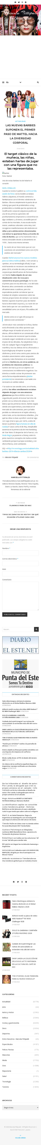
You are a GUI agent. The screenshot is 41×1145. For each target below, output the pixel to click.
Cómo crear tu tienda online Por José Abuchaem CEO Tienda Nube (20, 825)
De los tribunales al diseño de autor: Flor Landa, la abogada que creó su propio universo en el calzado (18, 792)
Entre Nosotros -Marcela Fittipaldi (15, 1039)
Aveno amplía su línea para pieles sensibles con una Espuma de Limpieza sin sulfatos (20, 751)
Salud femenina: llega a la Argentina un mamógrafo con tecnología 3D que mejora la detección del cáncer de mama (19, 817)
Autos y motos (8, 1012)
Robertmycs (8, 838)
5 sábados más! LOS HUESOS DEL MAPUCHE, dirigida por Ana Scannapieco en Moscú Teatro (20, 852)
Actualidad (20, 121)
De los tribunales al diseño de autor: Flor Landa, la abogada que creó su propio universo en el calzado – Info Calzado (19, 787)
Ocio (4, 1065)
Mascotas (6, 1055)
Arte (4, 1007)
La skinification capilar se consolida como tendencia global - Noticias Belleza (19, 807)
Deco (4, 1028)
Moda (4, 1060)
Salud (4, 1076)
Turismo (5, 1087)
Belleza (5, 1017)
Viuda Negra (7, 435)
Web (4, 569)
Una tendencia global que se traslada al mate (19, 861)
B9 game (6, 844)
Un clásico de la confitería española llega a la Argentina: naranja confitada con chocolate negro (19, 766)
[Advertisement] (20, 57)
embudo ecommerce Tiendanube (18, 858)
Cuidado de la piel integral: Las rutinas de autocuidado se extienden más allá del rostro (19, 722)
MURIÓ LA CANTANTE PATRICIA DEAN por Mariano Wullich (17, 799)
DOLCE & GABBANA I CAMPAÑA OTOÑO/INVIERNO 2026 (13, 716)
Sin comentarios (33, 457)
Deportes (6, 1033)
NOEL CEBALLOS (9, 188)
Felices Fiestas (8, 1049)
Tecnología (6, 1081)
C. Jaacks (27, 1130)
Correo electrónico (10, 559)
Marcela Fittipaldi (11, 457)
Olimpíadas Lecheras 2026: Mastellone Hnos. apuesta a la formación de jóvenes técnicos (19, 832)
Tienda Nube (8, 824)
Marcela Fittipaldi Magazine (20, 15)
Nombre (6, 548)
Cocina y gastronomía (10, 1023)
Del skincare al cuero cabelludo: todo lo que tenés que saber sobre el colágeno (20, 810)
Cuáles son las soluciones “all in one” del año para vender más (20, 839)
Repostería (6, 1071)
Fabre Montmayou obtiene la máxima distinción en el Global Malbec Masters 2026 (18, 702)
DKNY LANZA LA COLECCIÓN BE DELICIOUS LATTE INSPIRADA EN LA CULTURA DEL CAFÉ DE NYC (20, 730)
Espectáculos (7, 1044)
